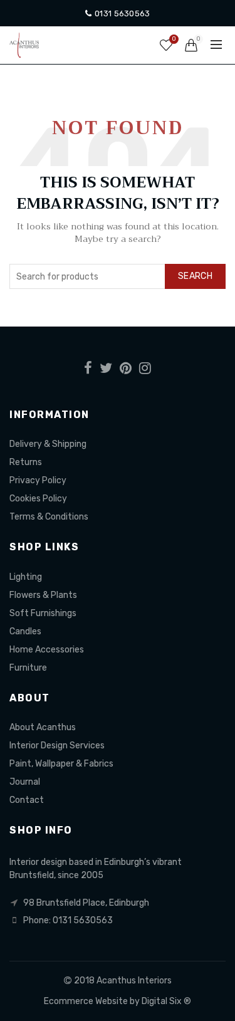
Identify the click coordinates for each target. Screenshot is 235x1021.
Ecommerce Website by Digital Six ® (117, 1001)
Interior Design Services (57, 745)
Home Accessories (46, 649)
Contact (26, 800)
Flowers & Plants (43, 595)
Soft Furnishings (42, 613)
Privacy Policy (37, 480)
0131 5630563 (121, 13)
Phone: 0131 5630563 (68, 920)
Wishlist (173, 39)
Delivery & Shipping (47, 444)
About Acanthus (42, 727)
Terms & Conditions (48, 516)
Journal (24, 782)
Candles (25, 631)
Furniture (28, 667)
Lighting (25, 577)
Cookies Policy (38, 498)
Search (195, 276)
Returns (25, 462)
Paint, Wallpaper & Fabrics (61, 763)
